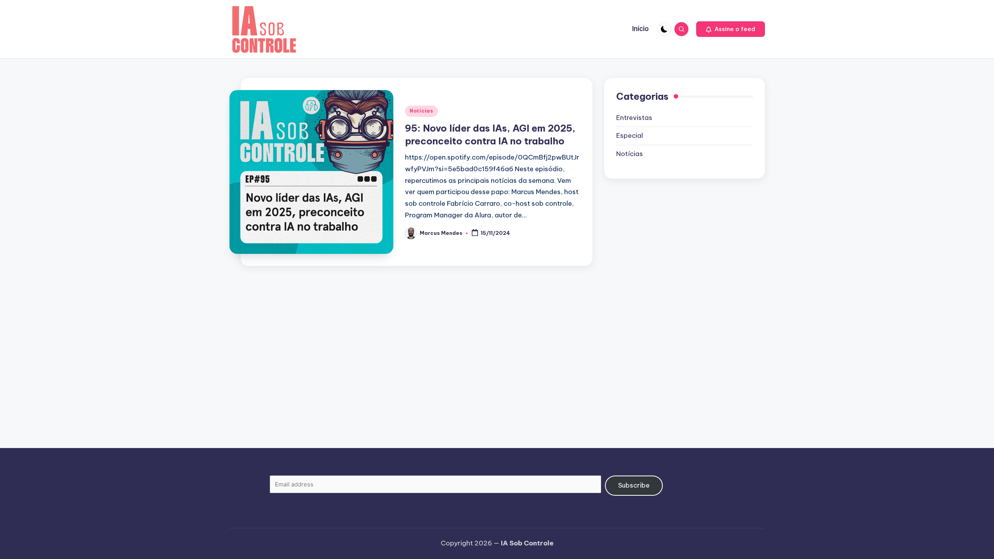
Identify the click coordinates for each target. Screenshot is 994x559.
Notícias (421, 111)
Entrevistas (634, 117)
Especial (629, 135)
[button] (730, 29)
